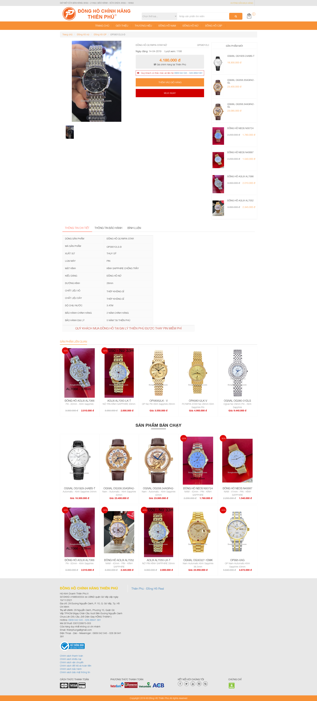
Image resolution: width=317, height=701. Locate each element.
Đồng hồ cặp (213, 25)
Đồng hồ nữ (191, 25)
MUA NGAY (170, 93)
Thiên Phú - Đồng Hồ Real (147, 588)
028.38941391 (196, 73)
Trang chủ (67, 34)
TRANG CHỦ (102, 25)
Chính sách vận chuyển (72, 662)
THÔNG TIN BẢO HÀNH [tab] (108, 227)
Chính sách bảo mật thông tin (75, 672)
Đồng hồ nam (167, 25)
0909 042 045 (180, 73)
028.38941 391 (92, 619)
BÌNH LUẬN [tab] (134, 227)
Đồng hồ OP (99, 34)
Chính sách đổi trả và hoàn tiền (75, 665)
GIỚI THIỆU (122, 25)
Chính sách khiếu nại (70, 659)
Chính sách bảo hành (71, 669)
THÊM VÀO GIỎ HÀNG (169, 82)
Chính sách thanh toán (71, 655)
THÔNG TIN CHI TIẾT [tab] (77, 227)
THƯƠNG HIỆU (143, 25)
